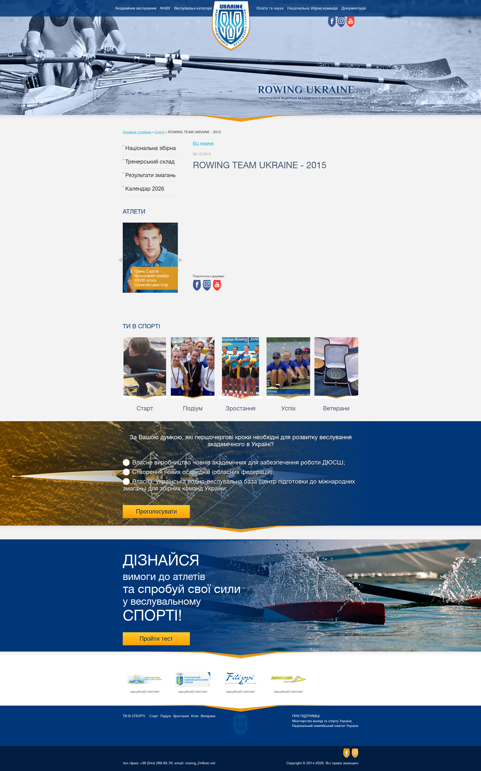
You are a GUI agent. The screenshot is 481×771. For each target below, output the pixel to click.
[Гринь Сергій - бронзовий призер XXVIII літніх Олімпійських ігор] (150, 291)
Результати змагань (150, 175)
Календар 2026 (144, 189)
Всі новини (203, 143)
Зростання (240, 408)
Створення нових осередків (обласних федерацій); (203, 472)
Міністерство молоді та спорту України (321, 721)
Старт (145, 408)
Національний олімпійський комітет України (325, 726)
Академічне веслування (135, 8)
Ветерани (336, 408)
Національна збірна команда (312, 8)
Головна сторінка (137, 132)
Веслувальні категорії (193, 8)
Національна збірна (150, 148)
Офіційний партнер (144, 692)
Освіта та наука (270, 8)
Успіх (288, 408)
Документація (353, 8)
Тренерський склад (150, 162)
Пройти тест (156, 638)
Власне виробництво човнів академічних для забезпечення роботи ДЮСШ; (238, 462)
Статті (160, 132)
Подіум (192, 408)
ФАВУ (165, 8)
